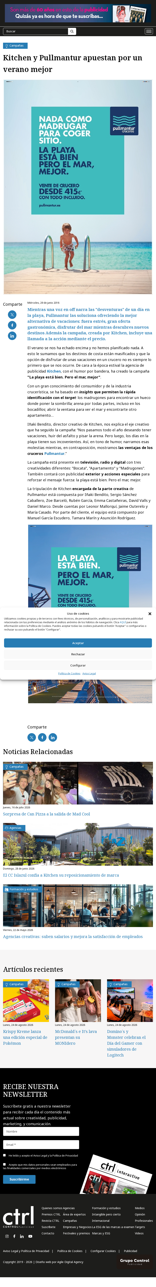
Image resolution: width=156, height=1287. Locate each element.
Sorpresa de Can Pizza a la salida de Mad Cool (46, 814)
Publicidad (130, 1251)
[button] (150, 613)
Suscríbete (48, 1227)
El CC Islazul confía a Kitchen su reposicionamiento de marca (61, 875)
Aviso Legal (89, 673)
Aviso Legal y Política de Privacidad (26, 1251)
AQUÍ (123, 622)
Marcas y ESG (101, 1233)
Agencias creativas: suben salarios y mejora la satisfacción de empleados (73, 936)
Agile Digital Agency (70, 1262)
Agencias (69, 1208)
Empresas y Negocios (77, 1227)
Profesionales (144, 1221)
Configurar (78, 665)
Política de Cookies (69, 673)
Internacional (100, 1221)
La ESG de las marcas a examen (113, 1227)
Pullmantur (54, 453)
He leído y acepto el (43, 1155)
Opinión (140, 1214)
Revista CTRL (50, 1221)
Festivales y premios (76, 1233)
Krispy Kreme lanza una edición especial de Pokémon (25, 1037)
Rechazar (78, 654)
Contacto (48, 1233)
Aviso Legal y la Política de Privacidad (55, 1155)
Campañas (70, 1221)
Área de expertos (74, 1214)
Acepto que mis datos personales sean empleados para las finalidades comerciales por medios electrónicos (40, 1166)
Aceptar (78, 643)
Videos (139, 1233)
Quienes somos (52, 1208)
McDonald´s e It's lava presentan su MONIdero (76, 1037)
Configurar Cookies (103, 1251)
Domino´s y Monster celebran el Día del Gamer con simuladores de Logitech (126, 1043)
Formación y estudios (106, 1208)
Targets (140, 1227)
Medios (140, 1208)
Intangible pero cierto (106, 1214)
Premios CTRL (51, 1214)
